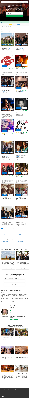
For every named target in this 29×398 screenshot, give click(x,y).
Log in (25, 1)
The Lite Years (22, 267)
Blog (8, 394)
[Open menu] (2, 2)
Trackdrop (23, 396)
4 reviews (20, 197)
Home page (2, 26)
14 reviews (17, 68)
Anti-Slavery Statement (16, 393)
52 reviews (6, 68)
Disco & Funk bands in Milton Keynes (6, 237)
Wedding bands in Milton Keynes (19, 234)
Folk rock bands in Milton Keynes (19, 237)
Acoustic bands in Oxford (4, 244)
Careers (16, 392)
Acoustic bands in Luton (4, 242)
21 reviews (20, 110)
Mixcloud (27, 396)
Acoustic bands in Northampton (19, 241)
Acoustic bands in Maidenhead (19, 244)
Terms (1, 392)
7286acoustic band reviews (17, 24)
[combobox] (7, 28)
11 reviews (6, 133)
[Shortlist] (23, 2)
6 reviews (6, 197)
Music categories (10, 392)
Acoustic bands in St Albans (19, 242)
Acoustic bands (7, 26)
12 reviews (17, 176)
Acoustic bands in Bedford (4, 241)
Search (21, 1)
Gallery (9, 393)
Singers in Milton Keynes (4, 234)
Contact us (2, 394)
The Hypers (7, 267)
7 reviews (20, 90)
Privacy (2, 393)
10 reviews (6, 155)
